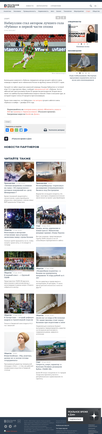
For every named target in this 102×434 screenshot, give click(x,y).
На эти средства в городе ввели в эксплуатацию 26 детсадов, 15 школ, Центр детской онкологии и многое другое (50, 279)
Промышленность (29, 11)
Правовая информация (92, 425)
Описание (91, 428)
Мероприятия (79, 11)
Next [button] (96, 33)
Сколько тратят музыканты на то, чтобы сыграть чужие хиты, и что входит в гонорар (18, 238)
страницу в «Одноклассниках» (25, 112)
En (95, 6)
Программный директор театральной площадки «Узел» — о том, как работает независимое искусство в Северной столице (18, 363)
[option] (83, 33)
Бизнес (58, 11)
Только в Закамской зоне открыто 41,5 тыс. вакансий (19, 321)
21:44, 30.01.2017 (9, 30)
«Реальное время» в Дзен (22, 139)
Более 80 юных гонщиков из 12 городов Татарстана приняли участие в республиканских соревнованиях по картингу (51, 371)
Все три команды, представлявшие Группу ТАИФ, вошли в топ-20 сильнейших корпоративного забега (50, 234)
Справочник (56, 6)
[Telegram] (21, 130)
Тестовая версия (61, 428)
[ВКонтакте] (58, 17)
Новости (29, 6)
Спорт (88, 11)
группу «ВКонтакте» (46, 109)
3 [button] (84, 44)
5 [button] (89, 73)
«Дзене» (36, 114)
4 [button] (87, 44)
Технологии (68, 11)
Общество (96, 11)
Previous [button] (69, 33)
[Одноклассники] (63, 17)
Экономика (17, 11)
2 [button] (81, 44)
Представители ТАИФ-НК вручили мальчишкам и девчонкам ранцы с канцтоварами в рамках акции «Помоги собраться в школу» (18, 281)
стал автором (37, 100)
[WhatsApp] (16, 130)
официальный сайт (42, 89)
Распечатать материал (56, 130)
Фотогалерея (42, 6)
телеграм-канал (30, 109)
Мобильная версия (62, 425)
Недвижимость (43, 11)
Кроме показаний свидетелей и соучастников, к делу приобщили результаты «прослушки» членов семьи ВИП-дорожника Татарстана (18, 193)
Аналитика (7, 11)
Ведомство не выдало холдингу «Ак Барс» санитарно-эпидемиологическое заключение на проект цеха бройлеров (50, 191)
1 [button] (78, 44)
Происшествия (9, 183)
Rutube (28, 114)
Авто (52, 11)
